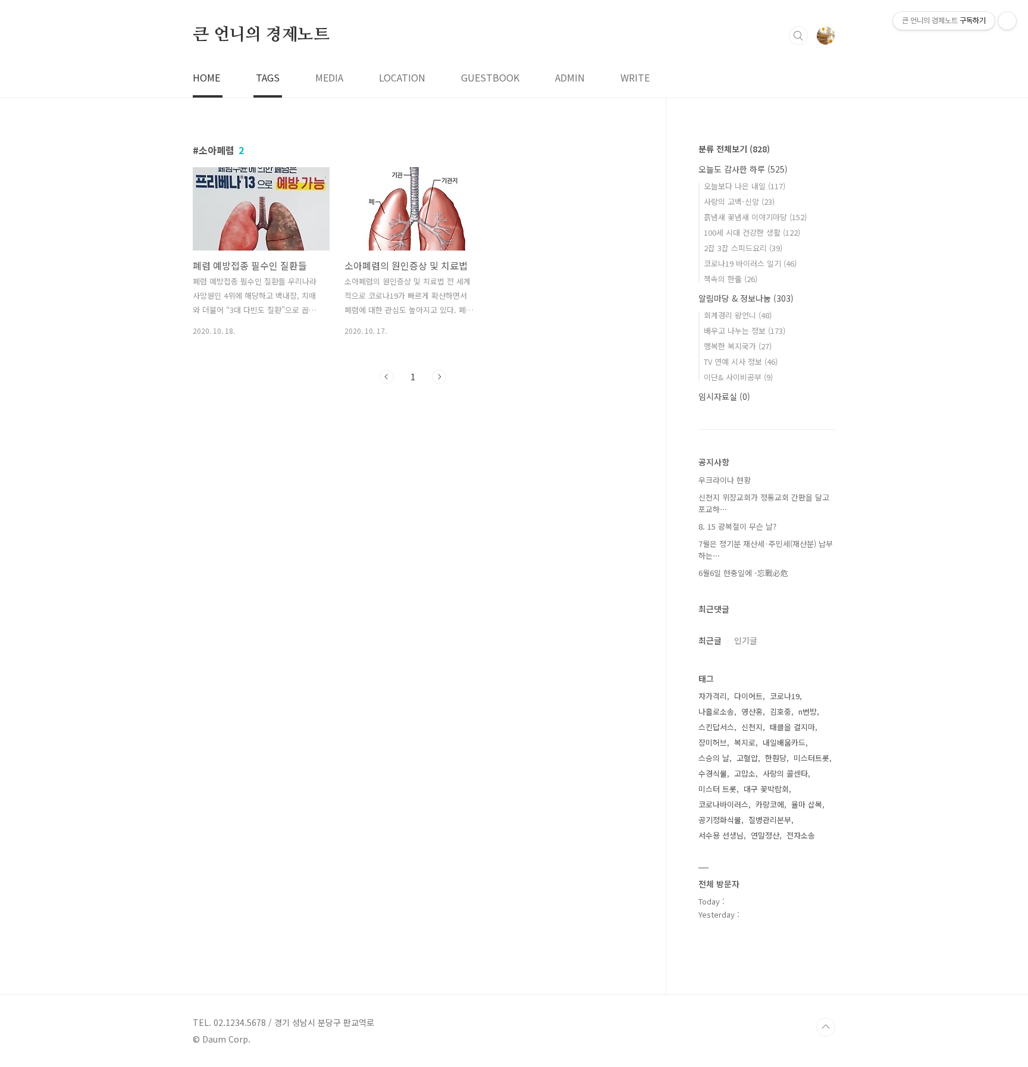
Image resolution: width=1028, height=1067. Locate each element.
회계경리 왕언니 (738, 315)
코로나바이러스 (723, 804)
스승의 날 (713, 758)
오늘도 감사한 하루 (743, 169)
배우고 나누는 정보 (744, 330)
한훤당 (775, 758)
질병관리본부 (769, 819)
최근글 (710, 640)
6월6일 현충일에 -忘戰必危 (743, 572)
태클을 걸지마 (792, 727)
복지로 (745, 742)
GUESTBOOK (490, 77)
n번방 (807, 711)
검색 (798, 36)
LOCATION (402, 77)
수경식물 (712, 773)
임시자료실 (724, 396)
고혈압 (747, 758)
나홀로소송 (716, 711)
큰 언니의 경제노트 (261, 35)
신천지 (752, 727)
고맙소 (745, 773)
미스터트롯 (811, 758)
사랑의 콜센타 (785, 773)
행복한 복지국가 (738, 346)
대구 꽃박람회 (766, 788)
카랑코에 (770, 804)
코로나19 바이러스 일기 (750, 263)
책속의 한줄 (730, 278)
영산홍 (752, 711)
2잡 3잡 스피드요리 (743, 248)
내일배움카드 (784, 742)
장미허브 (712, 742)
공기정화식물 (719, 819)
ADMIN (570, 77)
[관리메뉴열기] (1007, 21)
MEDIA (329, 77)
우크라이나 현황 (724, 480)
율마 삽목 (806, 804)
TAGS (268, 77)
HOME (206, 77)
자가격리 (712, 696)
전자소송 (800, 835)
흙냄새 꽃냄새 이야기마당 (755, 217)
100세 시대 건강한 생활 (752, 232)
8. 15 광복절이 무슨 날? (737, 526)
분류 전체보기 (734, 149)
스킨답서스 (716, 727)
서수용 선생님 (721, 835)
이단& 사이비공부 (738, 377)
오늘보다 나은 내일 (744, 186)
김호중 (780, 711)
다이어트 (748, 696)
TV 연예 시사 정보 (741, 361)
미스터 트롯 (717, 788)
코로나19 (785, 696)
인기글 (745, 640)
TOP (825, 1027)
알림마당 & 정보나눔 (746, 298)
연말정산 (765, 835)
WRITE (635, 77)
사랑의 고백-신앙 (739, 201)
